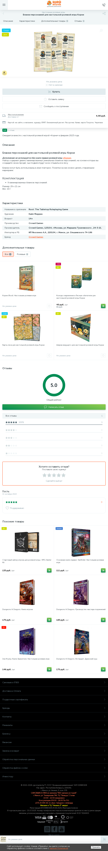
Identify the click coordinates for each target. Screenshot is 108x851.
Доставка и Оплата (11, 691)
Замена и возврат (10, 751)
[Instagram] (47, 829)
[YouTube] (61, 829)
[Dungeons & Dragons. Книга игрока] (26, 592)
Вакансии (7, 742)
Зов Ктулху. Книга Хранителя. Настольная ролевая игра (25, 659)
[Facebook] (54, 829)
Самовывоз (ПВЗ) (10, 682)
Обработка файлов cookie (15, 768)
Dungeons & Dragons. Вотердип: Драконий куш (76, 659)
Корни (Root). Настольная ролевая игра (19, 295)
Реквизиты (7, 725)
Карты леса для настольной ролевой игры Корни (23, 345)
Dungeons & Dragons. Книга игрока (17, 609)
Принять (96, 847)
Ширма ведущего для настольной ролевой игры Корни (80, 345)
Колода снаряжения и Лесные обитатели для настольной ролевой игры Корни (75, 296)
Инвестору (7, 776)
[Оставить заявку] (49, 306)
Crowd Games (36, 237)
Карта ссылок (54, 835)
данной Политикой (59, 848)
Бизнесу (6, 733)
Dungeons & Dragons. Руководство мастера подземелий (80, 609)
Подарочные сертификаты (15, 699)
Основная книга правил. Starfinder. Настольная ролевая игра (80, 561)
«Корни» (67, 158)
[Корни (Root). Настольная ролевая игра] (26, 278)
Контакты (6, 716)
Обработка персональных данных (18, 759)
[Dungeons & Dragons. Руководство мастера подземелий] (80, 592)
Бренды (6, 708)
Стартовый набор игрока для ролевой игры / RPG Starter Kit (26, 561)
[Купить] (103, 306)
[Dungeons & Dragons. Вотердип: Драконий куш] (80, 641)
